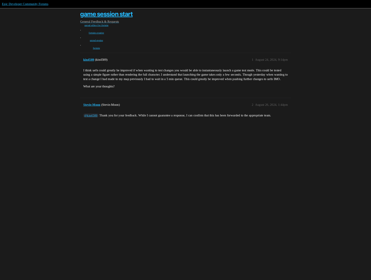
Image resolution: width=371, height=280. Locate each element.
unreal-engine (96, 40)
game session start (106, 14)
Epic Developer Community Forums (25, 4)
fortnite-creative (96, 33)
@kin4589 (91, 115)
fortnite (96, 48)
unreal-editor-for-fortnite (96, 25)
